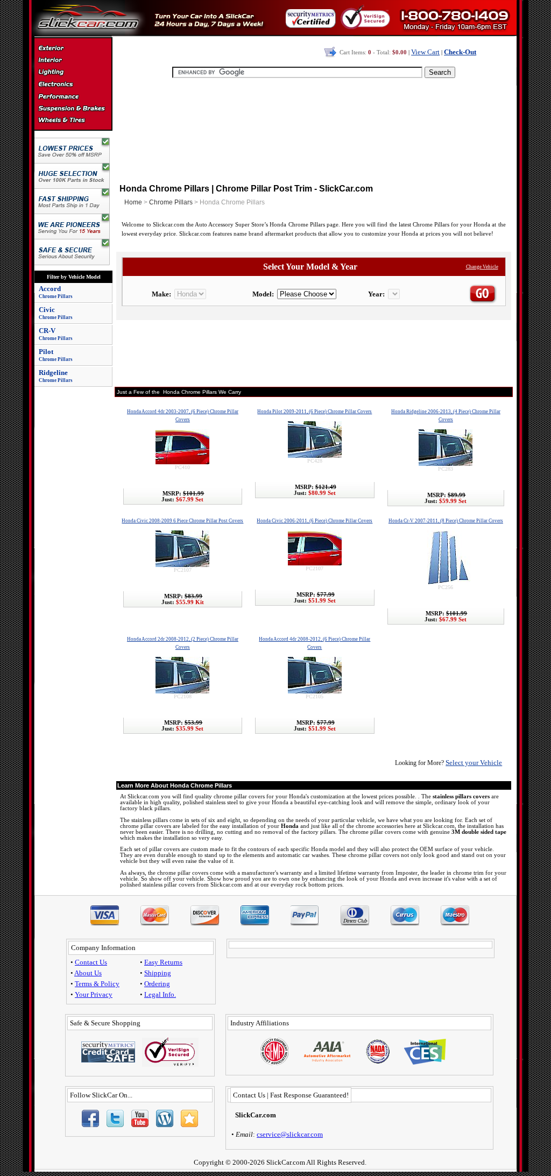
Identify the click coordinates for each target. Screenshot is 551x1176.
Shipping (157, 973)
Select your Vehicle (474, 763)
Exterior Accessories (72, 49)
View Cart (425, 52)
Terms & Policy (97, 984)
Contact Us (91, 962)
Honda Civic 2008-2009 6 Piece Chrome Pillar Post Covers (182, 520)
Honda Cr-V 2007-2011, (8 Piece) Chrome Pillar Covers (445, 520)
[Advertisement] (314, 129)
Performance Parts (72, 97)
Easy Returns (163, 962)
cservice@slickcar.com (290, 1134)
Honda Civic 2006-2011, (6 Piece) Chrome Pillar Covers (314, 520)
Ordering (157, 984)
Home (133, 202)
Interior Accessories (72, 61)
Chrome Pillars (171, 202)
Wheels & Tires (72, 120)
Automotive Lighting (72, 73)
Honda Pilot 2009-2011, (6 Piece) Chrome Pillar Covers (314, 411)
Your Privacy (93, 994)
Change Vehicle (482, 267)
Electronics (72, 85)
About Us (88, 973)
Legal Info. (160, 994)
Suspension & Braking (72, 109)
